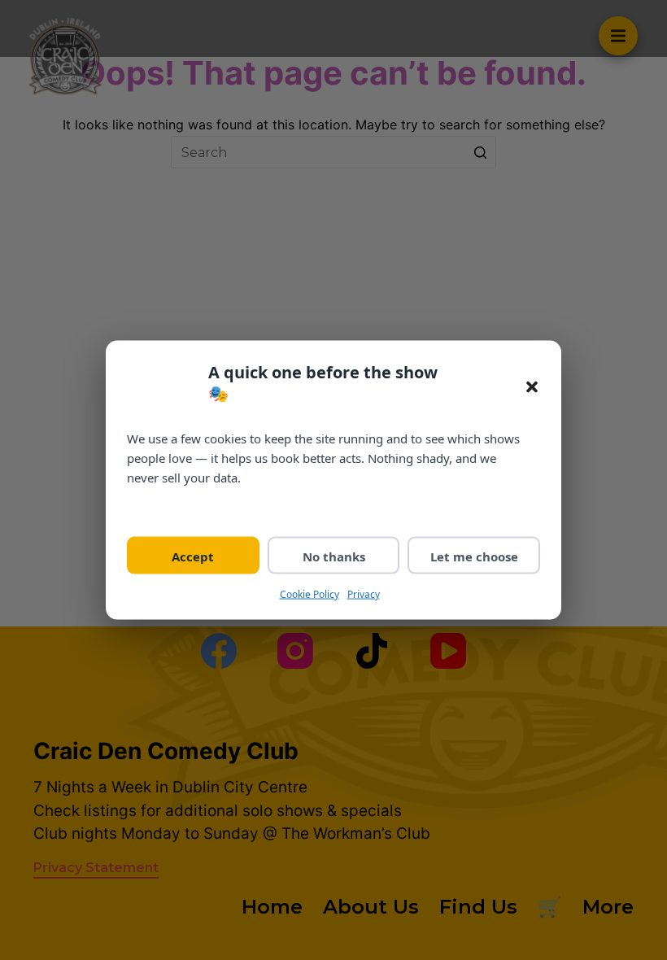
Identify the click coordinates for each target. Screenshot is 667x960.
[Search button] (480, 152)
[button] (532, 387)
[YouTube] (448, 651)
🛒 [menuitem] (550, 907)
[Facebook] (219, 651)
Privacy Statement (96, 867)
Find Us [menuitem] (478, 907)
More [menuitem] (608, 907)
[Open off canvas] (618, 35)
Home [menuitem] (272, 907)
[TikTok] (372, 651)
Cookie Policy (309, 593)
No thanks (334, 556)
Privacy (363, 593)
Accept (193, 556)
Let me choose (474, 556)
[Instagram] (295, 651)
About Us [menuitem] (371, 907)
